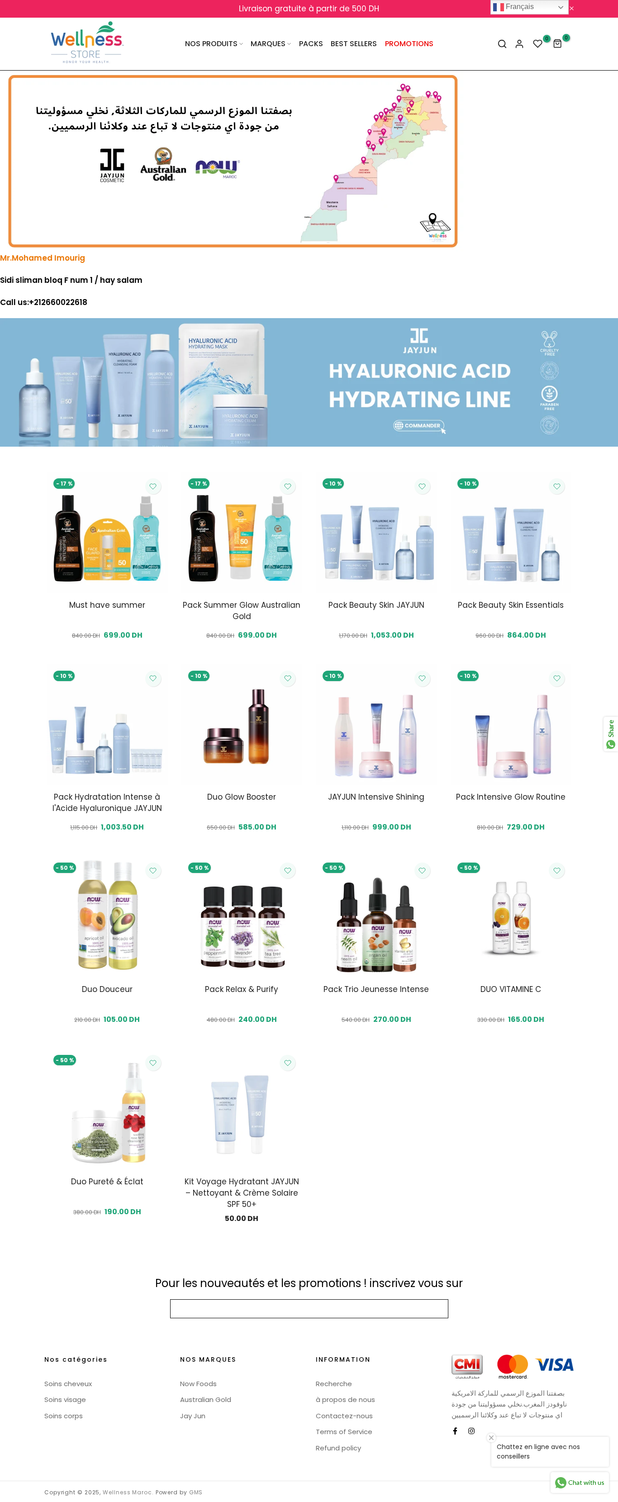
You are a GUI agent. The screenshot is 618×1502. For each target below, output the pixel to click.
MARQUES (268, 43)
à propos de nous (345, 1399)
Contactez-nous (344, 1416)
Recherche (334, 1383)
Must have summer (107, 605)
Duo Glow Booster (241, 797)
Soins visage (65, 1399)
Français (519, 6)
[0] (538, 44)
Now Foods (198, 1383)
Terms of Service (344, 1431)
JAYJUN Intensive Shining (376, 797)
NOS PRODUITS (211, 43)
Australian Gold (205, 1399)
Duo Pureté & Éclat (107, 1181)
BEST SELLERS (354, 43)
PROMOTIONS (409, 43)
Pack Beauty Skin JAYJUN (376, 605)
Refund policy (338, 1448)
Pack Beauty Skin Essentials (511, 605)
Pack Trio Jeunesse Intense (376, 989)
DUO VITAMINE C (510, 989)
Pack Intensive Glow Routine (511, 797)
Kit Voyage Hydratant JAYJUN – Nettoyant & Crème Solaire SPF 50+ (242, 1193)
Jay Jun (192, 1416)
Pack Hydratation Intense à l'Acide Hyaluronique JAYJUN (107, 803)
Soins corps (63, 1416)
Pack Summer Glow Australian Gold (241, 611)
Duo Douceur (107, 989)
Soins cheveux (68, 1383)
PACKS (311, 43)
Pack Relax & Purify (241, 989)
